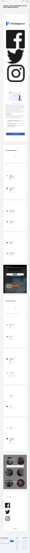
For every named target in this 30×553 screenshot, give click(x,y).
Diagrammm (11, 427)
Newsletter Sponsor (8, 266)
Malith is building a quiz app (11, 123)
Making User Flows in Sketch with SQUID (12, 359)
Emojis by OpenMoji (25, 546)
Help (16, 539)
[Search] (5, 1)
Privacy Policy (24, 548)
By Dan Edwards (11, 179)
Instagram (17, 548)
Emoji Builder (11, 395)
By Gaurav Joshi (11, 244)
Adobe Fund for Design (25, 539)
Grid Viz (10, 406)
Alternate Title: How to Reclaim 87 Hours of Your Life (12, 443)
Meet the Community (10, 459)
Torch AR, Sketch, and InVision (12, 285)
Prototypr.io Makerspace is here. (12, 481)
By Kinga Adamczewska (11, 212)
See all (15, 307)
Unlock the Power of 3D (9, 287)
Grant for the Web (24, 541)
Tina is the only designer (11, 125)
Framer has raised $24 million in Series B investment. (11, 339)
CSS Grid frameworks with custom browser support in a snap (12, 408)
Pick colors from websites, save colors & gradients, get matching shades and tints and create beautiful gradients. (12, 375)
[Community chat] (21, 1)
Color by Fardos (11, 372)
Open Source (17, 541)
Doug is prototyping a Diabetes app (13, 120)
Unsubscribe (15, 528)
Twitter (17, 546)
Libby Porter (10, 223)
